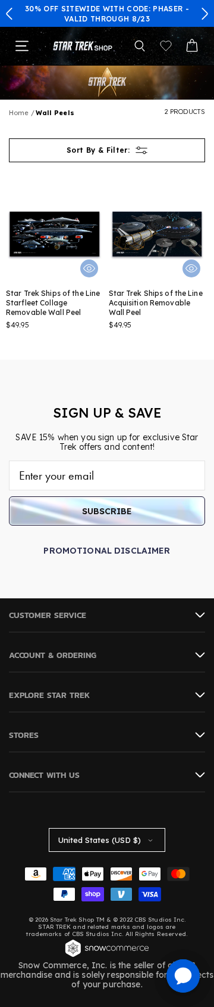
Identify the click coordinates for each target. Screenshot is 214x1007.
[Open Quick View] (89, 268)
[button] (9, 13)
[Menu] (22, 46)
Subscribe (107, 511)
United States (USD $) (99, 840)
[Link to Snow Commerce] (107, 955)
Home (19, 113)
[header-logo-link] (82, 46)
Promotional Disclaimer (106, 550)
